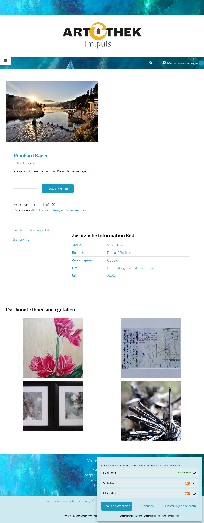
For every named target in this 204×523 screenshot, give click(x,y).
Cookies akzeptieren (116, 506)
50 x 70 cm (115, 245)
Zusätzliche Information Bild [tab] (30, 230)
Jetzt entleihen (58, 188)
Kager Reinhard (76, 210)
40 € (34, 210)
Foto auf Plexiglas (51, 210)
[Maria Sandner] (53, 406)
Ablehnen (147, 506)
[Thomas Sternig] (151, 348)
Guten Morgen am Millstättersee (130, 268)
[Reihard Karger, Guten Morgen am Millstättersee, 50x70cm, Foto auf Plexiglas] (52, 111)
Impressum (173, 515)
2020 (111, 275)
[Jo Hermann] (151, 411)
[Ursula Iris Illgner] (53, 348)
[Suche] (150, 63)
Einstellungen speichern (180, 506)
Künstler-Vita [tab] (19, 239)
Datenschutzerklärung (131, 515)
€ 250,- (112, 260)
